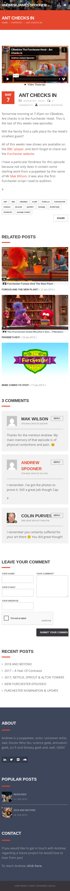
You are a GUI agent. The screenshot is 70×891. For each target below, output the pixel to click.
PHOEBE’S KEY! (11, 337)
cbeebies (24, 202)
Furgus (7, 207)
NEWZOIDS (20, 794)
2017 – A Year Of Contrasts (23, 671)
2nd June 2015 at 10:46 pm (35, 520)
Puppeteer (54, 207)
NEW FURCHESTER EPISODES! (25, 684)
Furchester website (20, 154)
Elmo (34, 202)
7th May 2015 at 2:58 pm (34, 423)
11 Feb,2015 (20, 799)
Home (5, 23)
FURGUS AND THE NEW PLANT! (20, 289)
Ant (5, 202)
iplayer (18, 207)
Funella (46, 202)
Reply (57, 418)
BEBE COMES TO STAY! (15, 385)
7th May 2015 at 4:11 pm (34, 473)
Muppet (30, 207)
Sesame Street (23, 212)
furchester (59, 202)
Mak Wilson (18, 176)
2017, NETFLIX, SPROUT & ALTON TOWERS (34, 677)
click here (34, 866)
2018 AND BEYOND (18, 664)
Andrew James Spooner (24, 5)
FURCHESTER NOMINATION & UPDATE (31, 690)
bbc (13, 202)
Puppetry (16, 23)
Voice (41, 100)
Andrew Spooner (51, 105)
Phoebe (41, 207)
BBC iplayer (15, 149)
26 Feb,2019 (20, 815)
